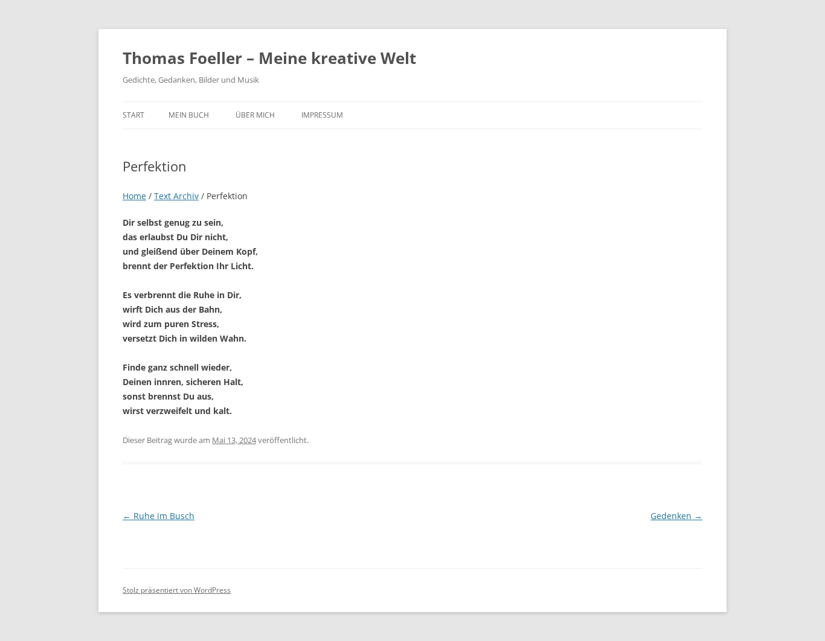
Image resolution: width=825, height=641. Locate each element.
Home (134, 196)
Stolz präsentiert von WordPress (177, 590)
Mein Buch (189, 115)
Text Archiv (176, 196)
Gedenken (676, 515)
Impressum (322, 115)
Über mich (255, 115)
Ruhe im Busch (158, 515)
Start (133, 115)
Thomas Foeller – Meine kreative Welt (269, 58)
